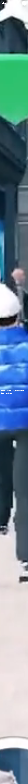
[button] (24, 3)
